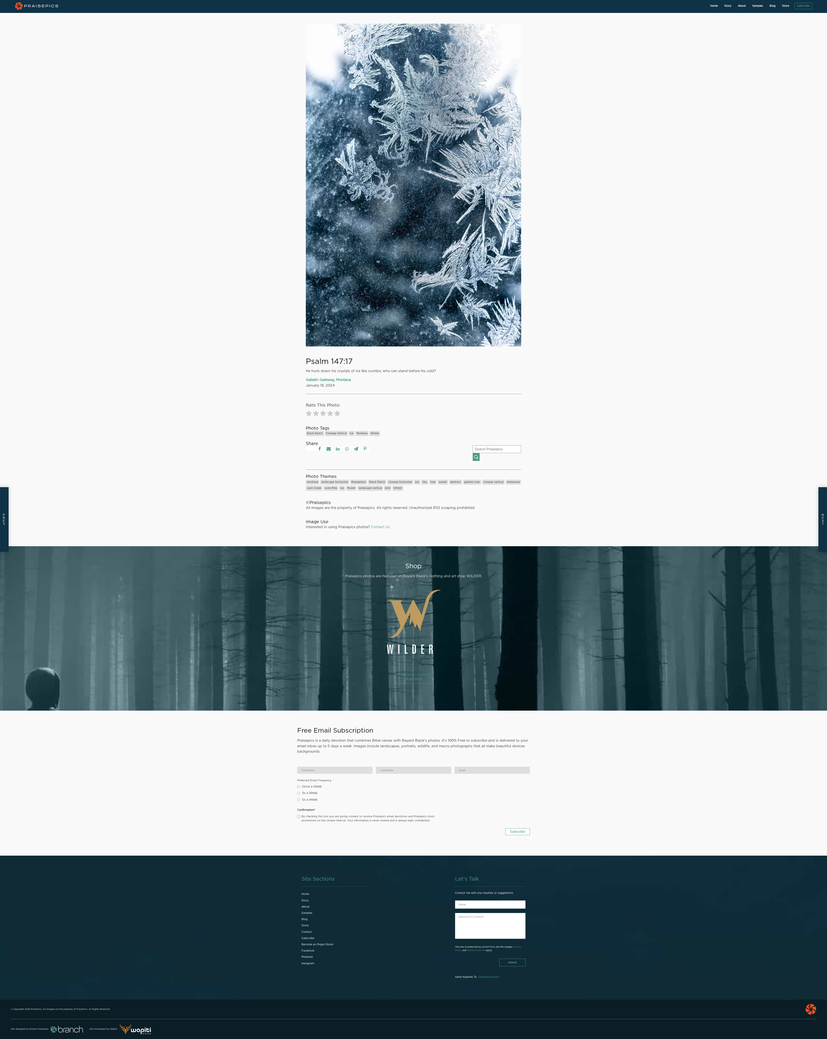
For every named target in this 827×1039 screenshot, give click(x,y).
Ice (351, 433)
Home (714, 6)
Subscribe (803, 6)
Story (727, 6)
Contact (307, 932)
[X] (310, 449)
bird (387, 488)
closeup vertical (336, 433)
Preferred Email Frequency (314, 780)
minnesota (513, 482)
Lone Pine (331, 488)
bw (417, 482)
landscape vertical (370, 488)
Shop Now (414, 679)
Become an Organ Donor (318, 944)
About (742, 6)
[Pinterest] (365, 449)
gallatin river (472, 482)
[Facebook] (319, 449)
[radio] (309, 414)
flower (351, 488)
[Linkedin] (337, 449)
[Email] (328, 449)
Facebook (308, 950)
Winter (374, 433)
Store (785, 6)
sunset (443, 482)
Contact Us (380, 527)
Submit (512, 962)
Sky (424, 482)
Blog (772, 6)
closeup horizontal (400, 482)
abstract (455, 482)
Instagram (308, 963)
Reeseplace (358, 482)
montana (361, 433)
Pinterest (307, 957)
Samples (757, 6)
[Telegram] (356, 449)
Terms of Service (476, 950)
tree (432, 482)
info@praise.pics (489, 977)
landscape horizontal (334, 482)
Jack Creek (314, 488)
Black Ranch (315, 433)
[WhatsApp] (347, 449)
